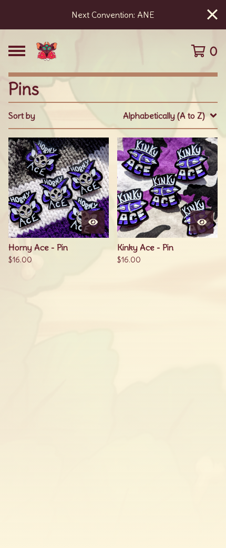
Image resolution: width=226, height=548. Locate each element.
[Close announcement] (212, 15)
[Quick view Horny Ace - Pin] (93, 222)
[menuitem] (113, 115)
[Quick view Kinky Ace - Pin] (201, 222)
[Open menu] (16, 51)
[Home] (98, 51)
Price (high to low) (145, 277)
